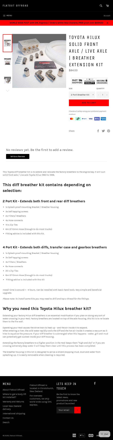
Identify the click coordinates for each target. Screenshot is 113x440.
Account (107, 16)
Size (70, 89)
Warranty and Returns (13, 401)
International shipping (14, 413)
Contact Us (8, 418)
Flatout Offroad (16, 5)
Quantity (100, 89)
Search (6, 422)
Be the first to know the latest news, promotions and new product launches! (68, 399)
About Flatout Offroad (14, 389)
